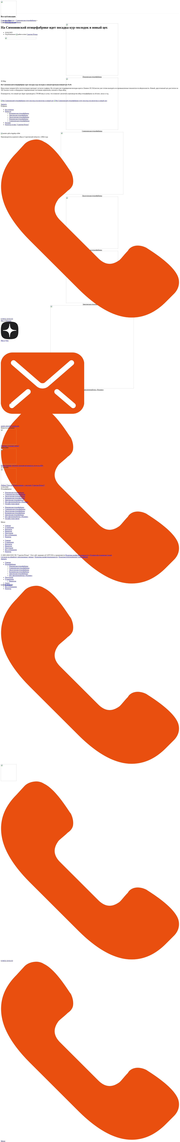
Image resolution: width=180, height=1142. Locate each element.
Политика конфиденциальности (76, 555)
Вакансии (8, 531)
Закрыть (4, 104)
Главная (3, 20)
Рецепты (8, 537)
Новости (11, 20)
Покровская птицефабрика (92, 77)
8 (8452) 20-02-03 (7, 961)
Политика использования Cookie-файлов (73, 557)
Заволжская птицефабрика (18, 115)
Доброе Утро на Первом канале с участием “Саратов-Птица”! (23, 485)
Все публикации (11, 535)
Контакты (8, 529)
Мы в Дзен (5, 340)
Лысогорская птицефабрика (19, 117)
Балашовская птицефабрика (19, 113)
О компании (9, 527)
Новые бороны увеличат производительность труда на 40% (22, 465)
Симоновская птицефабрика (92, 131)
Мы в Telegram (6, 321)
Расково (8, 123)
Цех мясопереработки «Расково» (92, 390)
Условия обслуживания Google (101, 555)
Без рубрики (9, 110)
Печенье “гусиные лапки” (10, 446)
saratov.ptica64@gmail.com (10, 426)
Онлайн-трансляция (12, 504)
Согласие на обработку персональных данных (17, 557)
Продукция (9, 533)
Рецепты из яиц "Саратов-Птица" (17, 124)
